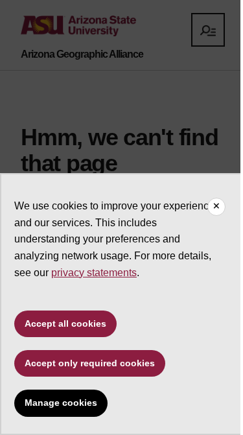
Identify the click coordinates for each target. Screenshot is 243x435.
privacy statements (94, 272)
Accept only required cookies (90, 363)
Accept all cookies (65, 323)
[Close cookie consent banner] (216, 207)
